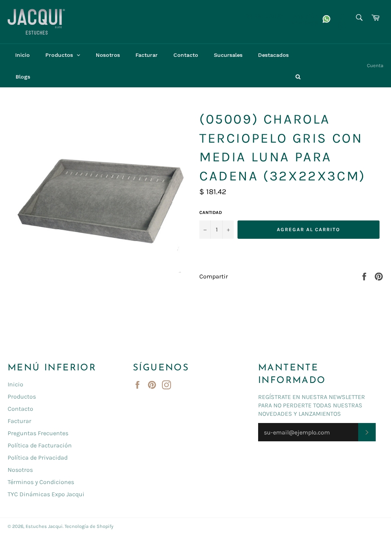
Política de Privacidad (38, 457)
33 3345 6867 (264, 16)
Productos (22, 396)
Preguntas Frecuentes (38, 433)
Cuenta (375, 65)
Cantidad (210, 212)
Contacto (20, 408)
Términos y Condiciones (41, 482)
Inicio (15, 384)
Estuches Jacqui (44, 526)
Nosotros (20, 469)
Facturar (19, 421)
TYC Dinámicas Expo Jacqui (46, 494)
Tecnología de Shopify (89, 526)
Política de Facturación (40, 445)
